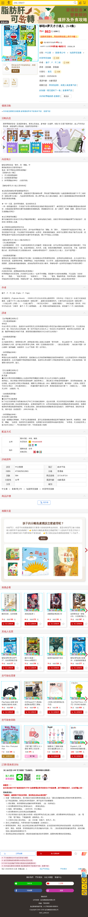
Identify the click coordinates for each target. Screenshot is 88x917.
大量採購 (81, 869)
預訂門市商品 (44, 869)
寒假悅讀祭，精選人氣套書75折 (62, 85)
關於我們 (29, 877)
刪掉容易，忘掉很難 (9, 614)
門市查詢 (38, 877)
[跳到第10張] (35, 59)
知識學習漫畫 (75, 53)
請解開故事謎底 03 (55, 614)
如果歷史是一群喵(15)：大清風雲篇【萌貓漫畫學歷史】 (78, 616)
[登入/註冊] (80, 2)
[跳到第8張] (32, 59)
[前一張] (3, 138)
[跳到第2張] (22, 59)
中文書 (48, 53)
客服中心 (58, 877)
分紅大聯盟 (48, 877)
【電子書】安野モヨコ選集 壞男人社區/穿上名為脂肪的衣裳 (33, 748)
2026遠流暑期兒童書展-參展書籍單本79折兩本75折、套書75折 (27, 111)
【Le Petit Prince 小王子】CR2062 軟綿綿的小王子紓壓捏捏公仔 (78, 704)
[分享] (84, 886)
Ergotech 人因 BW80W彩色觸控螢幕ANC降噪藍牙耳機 (78, 748)
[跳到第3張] (24, 59)
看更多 (15, 71)
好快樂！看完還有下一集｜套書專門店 (55, 90)
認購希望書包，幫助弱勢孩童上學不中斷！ (58, 36)
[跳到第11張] (37, 59)
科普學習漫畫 (45, 58)
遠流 (50, 71)
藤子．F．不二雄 (53, 62)
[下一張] (84, 138)
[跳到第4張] (85, 152)
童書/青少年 (60, 53)
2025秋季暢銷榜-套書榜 (49, 96)
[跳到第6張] (29, 59)
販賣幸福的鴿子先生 (55, 658)
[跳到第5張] (27, 59)
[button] (2, 3)
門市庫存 (63, 869)
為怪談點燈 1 (30, 614)
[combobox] (43, 3)
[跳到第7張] (30, 59)
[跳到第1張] (21, 59)
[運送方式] (84, 892)
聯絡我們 (44, 897)
